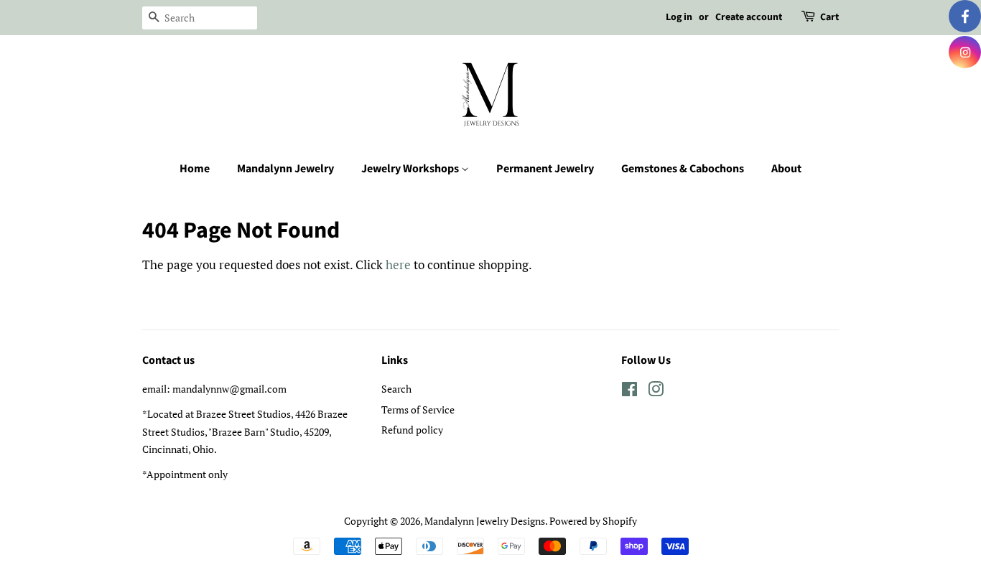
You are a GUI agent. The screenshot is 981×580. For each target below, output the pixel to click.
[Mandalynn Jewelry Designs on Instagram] (656, 391)
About (786, 169)
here (398, 264)
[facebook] (965, 16)
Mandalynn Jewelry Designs (484, 521)
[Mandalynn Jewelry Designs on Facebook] (629, 391)
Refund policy (412, 429)
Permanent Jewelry (545, 169)
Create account (748, 17)
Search (396, 389)
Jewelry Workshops (411, 169)
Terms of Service (418, 409)
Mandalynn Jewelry (285, 169)
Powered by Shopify (593, 521)
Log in (679, 17)
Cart (829, 17)
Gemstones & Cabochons (682, 169)
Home (195, 169)
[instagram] (965, 52)
